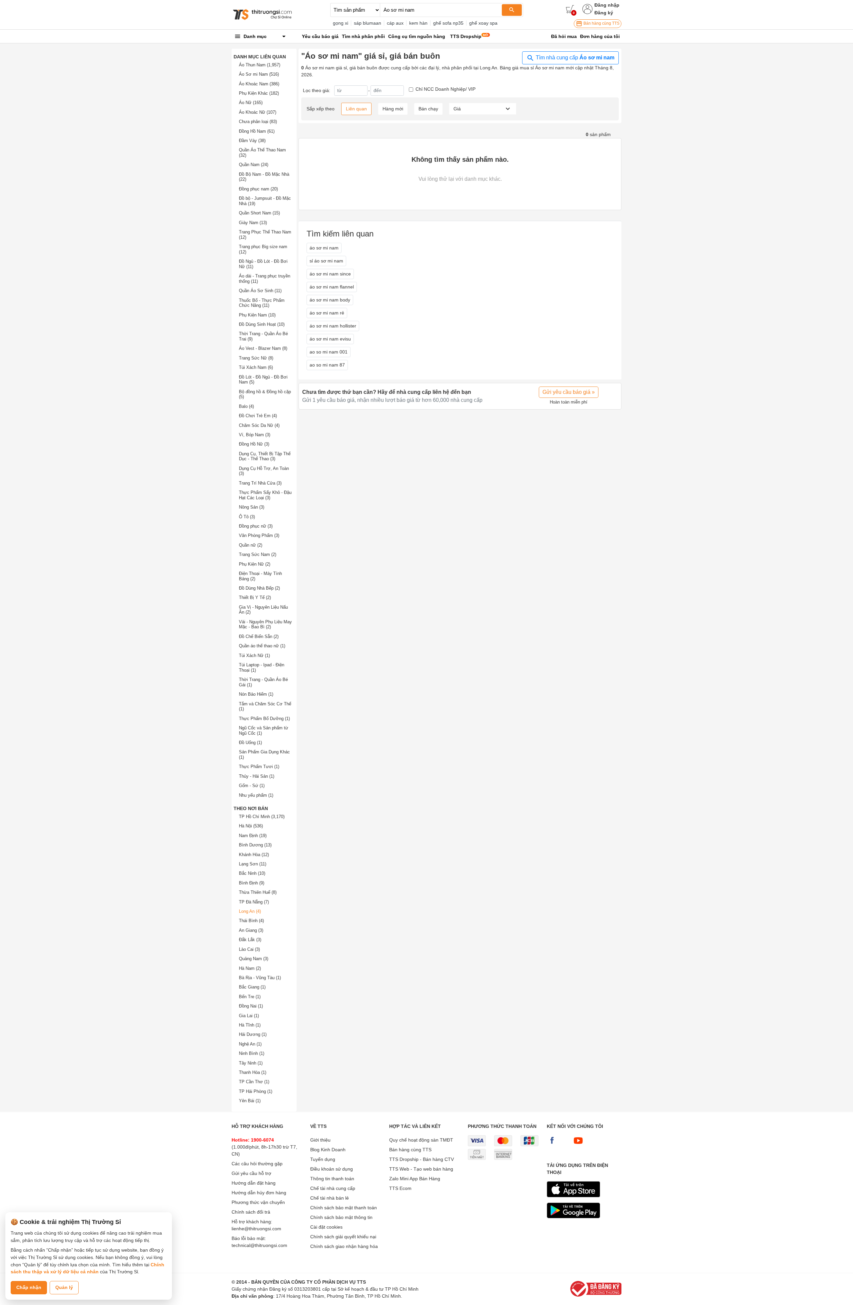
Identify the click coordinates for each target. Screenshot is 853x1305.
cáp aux (395, 23)
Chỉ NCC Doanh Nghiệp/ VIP (445, 89)
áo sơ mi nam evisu (330, 339)
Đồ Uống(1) (250, 742)
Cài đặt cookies (326, 1227)
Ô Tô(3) (247, 516)
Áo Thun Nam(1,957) (259, 64)
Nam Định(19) (253, 835)
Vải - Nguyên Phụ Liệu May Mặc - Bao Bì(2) (265, 624)
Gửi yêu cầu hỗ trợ (251, 1173)
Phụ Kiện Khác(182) (259, 93)
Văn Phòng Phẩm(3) (259, 535)
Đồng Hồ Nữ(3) (254, 444)
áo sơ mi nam (324, 247)
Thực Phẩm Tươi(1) (259, 766)
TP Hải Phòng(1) (255, 1091)
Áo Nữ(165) (251, 102)
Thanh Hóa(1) (252, 1072)
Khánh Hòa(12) (254, 854)
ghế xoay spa (483, 23)
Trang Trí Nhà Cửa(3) (260, 483)
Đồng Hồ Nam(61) (257, 131)
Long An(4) (250, 911)
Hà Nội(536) (251, 825)
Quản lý (64, 1287)
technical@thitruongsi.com (259, 1245)
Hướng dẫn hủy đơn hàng (259, 1192)
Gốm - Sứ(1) (252, 785)
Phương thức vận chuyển (258, 1202)
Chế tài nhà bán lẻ (329, 1198)
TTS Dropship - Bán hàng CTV (421, 1159)
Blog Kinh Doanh (328, 1149)
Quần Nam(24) (253, 164)
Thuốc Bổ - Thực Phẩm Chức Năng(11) (262, 303)
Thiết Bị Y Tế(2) (255, 597)
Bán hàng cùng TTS (600, 23)
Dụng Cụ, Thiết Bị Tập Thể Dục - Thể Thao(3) (265, 456)
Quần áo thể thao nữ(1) (262, 645)
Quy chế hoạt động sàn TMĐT (421, 1140)
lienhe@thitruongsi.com (256, 1228)
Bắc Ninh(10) (252, 873)
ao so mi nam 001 (329, 352)
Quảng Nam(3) (253, 958)
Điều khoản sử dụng (331, 1169)
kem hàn (418, 23)
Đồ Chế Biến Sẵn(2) (259, 636)
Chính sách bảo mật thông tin (341, 1217)
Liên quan (356, 108)
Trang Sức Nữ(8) (256, 358)
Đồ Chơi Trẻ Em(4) (258, 415)
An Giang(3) (251, 930)
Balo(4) (246, 406)
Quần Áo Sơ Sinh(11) (260, 290)
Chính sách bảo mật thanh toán (343, 1207)
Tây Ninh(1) (251, 1063)
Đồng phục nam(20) (258, 188)
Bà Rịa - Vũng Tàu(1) (260, 977)
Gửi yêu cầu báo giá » (568, 392)
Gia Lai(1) (249, 1015)
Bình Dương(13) (255, 844)
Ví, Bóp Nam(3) (254, 434)
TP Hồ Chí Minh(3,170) (262, 816)
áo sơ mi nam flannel (332, 286)
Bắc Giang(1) (252, 987)
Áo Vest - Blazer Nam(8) (263, 348)
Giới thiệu (320, 1140)
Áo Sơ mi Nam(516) (259, 74)
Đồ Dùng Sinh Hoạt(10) (262, 324)
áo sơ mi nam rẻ (327, 312)
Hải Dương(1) (253, 1034)
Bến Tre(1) (250, 996)
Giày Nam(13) (253, 222)
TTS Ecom (400, 1188)
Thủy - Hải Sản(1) (256, 776)
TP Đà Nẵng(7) (254, 901)
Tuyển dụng (322, 1159)
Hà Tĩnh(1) (250, 1025)
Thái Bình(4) (251, 920)
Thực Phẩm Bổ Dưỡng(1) (264, 718)
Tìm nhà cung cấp (574, 57)
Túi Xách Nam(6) (256, 367)
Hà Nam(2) (250, 968)
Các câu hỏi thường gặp (257, 1163)
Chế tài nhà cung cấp (332, 1188)
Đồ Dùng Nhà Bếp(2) (259, 588)
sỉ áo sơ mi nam (326, 260)
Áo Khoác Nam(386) (259, 83)
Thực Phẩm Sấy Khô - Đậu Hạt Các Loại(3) (265, 495)
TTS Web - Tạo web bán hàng (421, 1169)
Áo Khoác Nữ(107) (257, 112)
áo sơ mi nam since (330, 273)
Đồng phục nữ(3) (256, 526)
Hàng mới (393, 108)
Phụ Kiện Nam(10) (257, 314)
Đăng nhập (606, 5)
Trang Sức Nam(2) (257, 554)
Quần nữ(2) (250, 545)
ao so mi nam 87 (327, 365)
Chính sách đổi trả (251, 1212)
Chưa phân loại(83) (258, 121)
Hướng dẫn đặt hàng (254, 1183)
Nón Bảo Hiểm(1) (256, 694)
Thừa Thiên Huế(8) (258, 892)
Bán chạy (428, 108)
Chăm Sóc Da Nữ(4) (259, 425)
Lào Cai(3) (249, 949)
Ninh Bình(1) (251, 1053)
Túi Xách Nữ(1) (254, 655)
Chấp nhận (28, 1287)
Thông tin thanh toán (332, 1178)
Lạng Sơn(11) (252, 863)
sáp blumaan (367, 23)
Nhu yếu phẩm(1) (256, 795)
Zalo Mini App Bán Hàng (414, 1178)
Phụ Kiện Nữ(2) (254, 564)
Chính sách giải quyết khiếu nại (343, 1236)
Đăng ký (603, 12)
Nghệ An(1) (250, 1044)
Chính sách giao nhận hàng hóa (344, 1246)
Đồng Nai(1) (251, 1006)
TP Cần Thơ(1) (254, 1081)
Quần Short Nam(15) (259, 212)
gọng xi (340, 23)
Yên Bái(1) (250, 1100)
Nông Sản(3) (251, 507)
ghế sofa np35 (448, 23)
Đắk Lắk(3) (250, 939)
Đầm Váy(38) (252, 140)
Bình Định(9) (251, 882)
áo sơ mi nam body (330, 299)
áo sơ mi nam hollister (333, 326)
